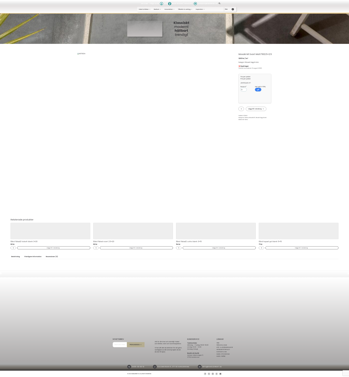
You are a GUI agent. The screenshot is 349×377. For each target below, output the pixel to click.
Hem (218, 343)
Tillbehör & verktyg (184, 9)
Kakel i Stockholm (223, 354)
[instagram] (212, 373)
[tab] (16, 256)
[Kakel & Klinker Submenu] (150, 9)
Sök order (144, 4)
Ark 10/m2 (245, 119)
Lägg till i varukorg (255, 109)
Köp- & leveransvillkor (225, 347)
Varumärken (168, 9)
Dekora (247, 117)
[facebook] (205, 373)
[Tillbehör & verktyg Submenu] (192, 9)
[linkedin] (216, 373)
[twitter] (209, 373)
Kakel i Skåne (221, 356)
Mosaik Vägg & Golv (261, 117)
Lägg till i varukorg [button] (53, 248)
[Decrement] (239, 109)
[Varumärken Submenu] (174, 9)
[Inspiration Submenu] (204, 9)
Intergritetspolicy (223, 349)
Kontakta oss (222, 352)
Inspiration (199, 9)
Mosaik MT (252, 117)
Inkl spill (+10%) (260, 86)
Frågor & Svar (155, 4)
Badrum (156, 9)
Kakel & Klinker (144, 9)
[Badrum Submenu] (161, 9)
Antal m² (243, 86)
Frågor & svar (222, 345)
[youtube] (220, 373)
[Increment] (243, 109)
